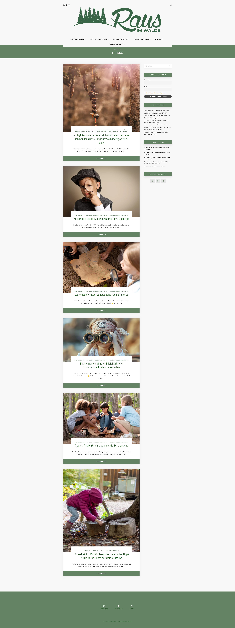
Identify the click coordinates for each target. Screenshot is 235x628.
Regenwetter (80, 131)
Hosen (93, 130)
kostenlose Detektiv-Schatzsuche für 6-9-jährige (101, 218)
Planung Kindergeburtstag (118, 215)
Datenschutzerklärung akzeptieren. (156, 93)
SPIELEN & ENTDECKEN (141, 39)
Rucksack (89, 131)
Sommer (104, 131)
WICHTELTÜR (159, 39)
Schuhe (97, 131)
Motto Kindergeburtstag (98, 215)
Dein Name (147, 80)
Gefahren (87, 550)
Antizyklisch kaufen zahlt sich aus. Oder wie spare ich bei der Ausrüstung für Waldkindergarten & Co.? (101, 138)
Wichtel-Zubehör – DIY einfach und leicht (155, 166)
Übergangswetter (114, 131)
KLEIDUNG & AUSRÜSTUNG (98, 39)
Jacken (99, 130)
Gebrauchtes (79, 130)
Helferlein (95, 550)
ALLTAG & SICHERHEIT (120, 39)
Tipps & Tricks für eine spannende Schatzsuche (101, 445)
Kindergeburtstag (81, 215)
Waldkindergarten (112, 550)
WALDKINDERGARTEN (77, 39)
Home (87, 130)
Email (145, 86)
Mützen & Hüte (121, 130)
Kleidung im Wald (109, 130)
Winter (125, 131)
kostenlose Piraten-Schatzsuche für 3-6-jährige (101, 294)
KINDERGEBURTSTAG (116, 44)
